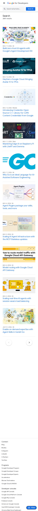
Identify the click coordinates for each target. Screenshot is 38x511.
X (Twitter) (5, 457)
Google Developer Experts (10, 474)
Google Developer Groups (10, 471)
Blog (3, 444)
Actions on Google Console (10, 504)
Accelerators (6, 477)
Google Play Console (8, 498)
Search (30, 9)
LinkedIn (4, 454)
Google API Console (8, 491)
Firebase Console (7, 501)
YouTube (4, 460)
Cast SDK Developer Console (11, 507)
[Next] (29, 342)
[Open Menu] (4, 3)
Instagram (5, 451)
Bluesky (4, 448)
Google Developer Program (10, 468)
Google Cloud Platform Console (12, 494)
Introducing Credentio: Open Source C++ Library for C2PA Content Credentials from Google (18, 113)
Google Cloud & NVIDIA (9, 483)
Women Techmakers (8, 480)
